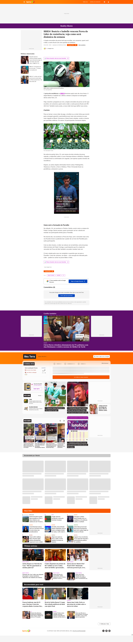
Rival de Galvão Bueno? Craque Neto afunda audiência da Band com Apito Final (55, 604)
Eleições (75, 514)
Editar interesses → (105, 363)
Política (75, 535)
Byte (53, 514)
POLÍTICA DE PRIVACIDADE (79, 631)
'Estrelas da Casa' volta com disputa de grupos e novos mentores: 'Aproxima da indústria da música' (32, 576)
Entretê (58, 275)
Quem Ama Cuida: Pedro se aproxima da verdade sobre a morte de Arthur (76, 604)
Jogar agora (37, 388)
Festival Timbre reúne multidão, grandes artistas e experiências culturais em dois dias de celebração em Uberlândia (59, 615)
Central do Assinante (95, 1)
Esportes (76, 525)
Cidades (30, 535)
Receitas (53, 535)
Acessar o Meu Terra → (42, 356)
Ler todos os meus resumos (81, 377)
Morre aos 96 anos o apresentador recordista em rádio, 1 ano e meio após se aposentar (81, 615)
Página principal (30, 2)
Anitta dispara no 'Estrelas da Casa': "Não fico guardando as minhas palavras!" (32, 565)
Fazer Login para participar (66, 295)
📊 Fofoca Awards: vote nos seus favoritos (55, 58)
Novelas (69, 600)
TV (63, 275)
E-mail (104, 1)
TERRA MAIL (85, 1)
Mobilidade (31, 514)
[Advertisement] (100, 576)
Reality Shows (51, 275)
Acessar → (40, 395)
